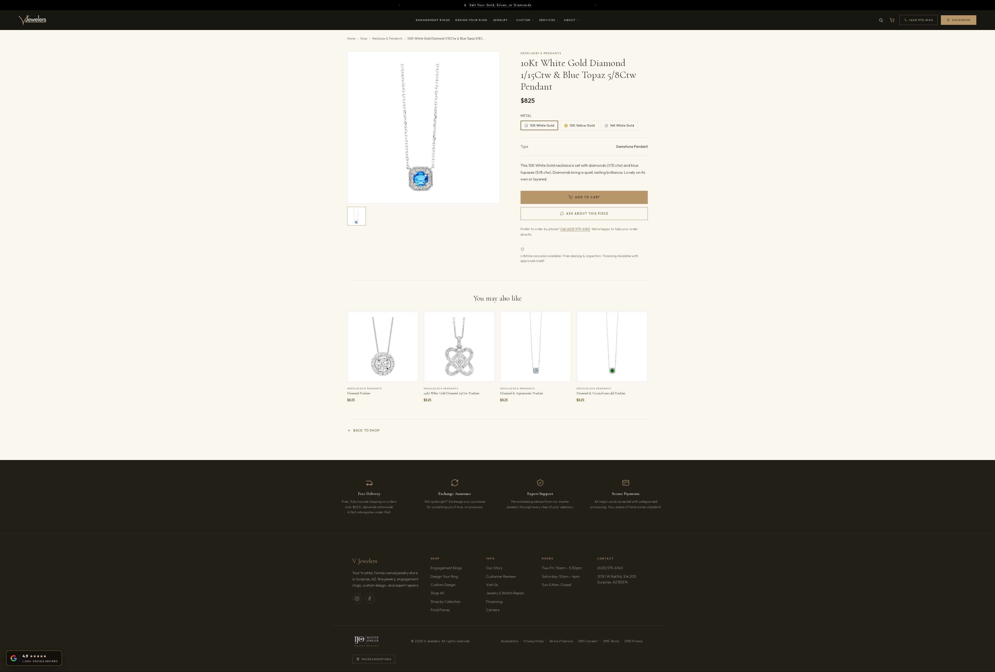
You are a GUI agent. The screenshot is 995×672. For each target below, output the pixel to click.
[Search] (881, 20)
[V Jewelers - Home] (32, 20)
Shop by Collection (445, 601)
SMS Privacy (633, 641)
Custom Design (443, 584)
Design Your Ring (471, 20)
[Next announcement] (595, 5)
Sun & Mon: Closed (556, 584)
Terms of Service (561, 641)
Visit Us (492, 584)
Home (351, 38)
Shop (363, 38)
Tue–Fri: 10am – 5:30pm (562, 568)
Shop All (437, 593)
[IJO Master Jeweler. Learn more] (366, 641)
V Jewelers (364, 561)
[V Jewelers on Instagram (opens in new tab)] (357, 598)
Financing (494, 601)
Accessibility (509, 641)
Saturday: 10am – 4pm (561, 576)
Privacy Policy (534, 641)
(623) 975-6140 (610, 568)
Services (547, 20)
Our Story (494, 568)
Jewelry (500, 20)
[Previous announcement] (399, 5)
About (570, 20)
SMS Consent (588, 641)
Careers (507, 609)
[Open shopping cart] (891, 20)
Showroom (961, 20)
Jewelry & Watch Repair (505, 593)
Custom (523, 20)
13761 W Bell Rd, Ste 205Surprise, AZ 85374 (620, 579)
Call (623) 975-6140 (575, 229)
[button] (423, 127)
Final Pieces (440, 610)
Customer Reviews (501, 576)
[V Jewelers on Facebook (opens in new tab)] (369, 598)
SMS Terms (611, 641)
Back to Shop (366, 430)
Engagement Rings (433, 20)
